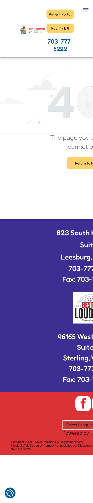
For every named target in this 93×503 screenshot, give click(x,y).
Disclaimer (85, 445)
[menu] (86, 10)
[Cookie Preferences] (10, 493)
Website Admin (21, 449)
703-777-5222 (60, 45)
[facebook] (83, 404)
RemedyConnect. (55, 445)
